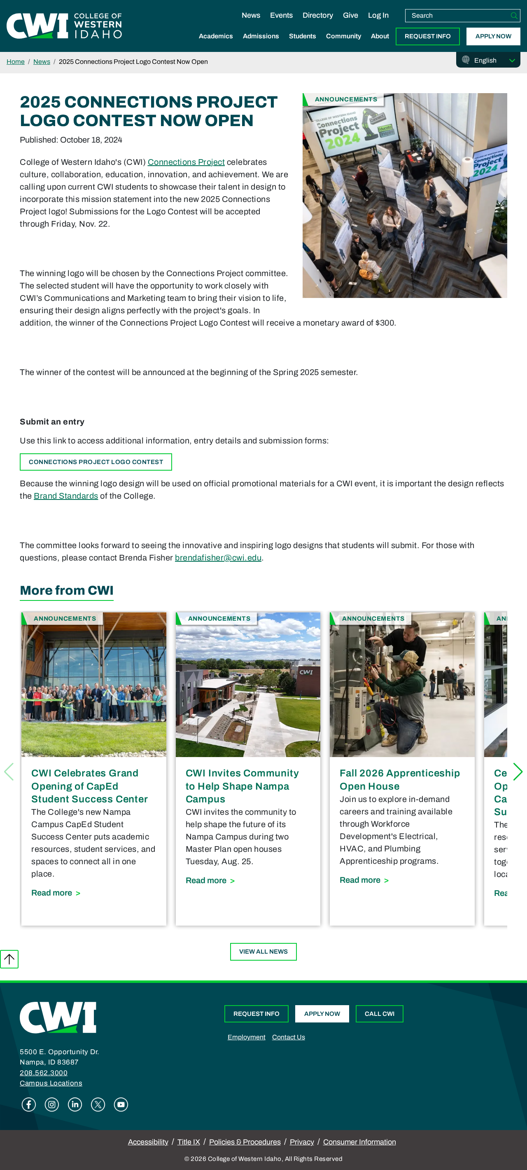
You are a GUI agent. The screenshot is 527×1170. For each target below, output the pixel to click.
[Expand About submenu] (380, 45)
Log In (378, 15)
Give (350, 15)
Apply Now (493, 36)
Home (16, 61)
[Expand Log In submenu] (378, 24)
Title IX (188, 1142)
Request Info (428, 36)
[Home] (58, 1016)
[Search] (514, 15)
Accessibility (148, 1142)
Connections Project (186, 161)
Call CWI (379, 1014)
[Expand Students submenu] (303, 45)
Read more (93, 892)
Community (343, 36)
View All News (263, 951)
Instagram (52, 1104)
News (251, 15)
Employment (247, 1037)
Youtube (121, 1104)
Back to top (9, 959)
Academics (216, 36)
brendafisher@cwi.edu (218, 557)
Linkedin (75, 1104)
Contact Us (288, 1037)
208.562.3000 (44, 1073)
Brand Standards (66, 495)
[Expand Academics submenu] (216, 45)
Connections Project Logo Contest (96, 462)
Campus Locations (51, 1083)
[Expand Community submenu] (344, 45)
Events (281, 15)
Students (302, 36)
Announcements (346, 99)
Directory (318, 15)
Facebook (29, 1104)
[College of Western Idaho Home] (64, 26)
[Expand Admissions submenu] (261, 45)
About (380, 36)
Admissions (261, 36)
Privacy (302, 1142)
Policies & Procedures (245, 1142)
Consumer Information (359, 1142)
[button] (518, 772)
